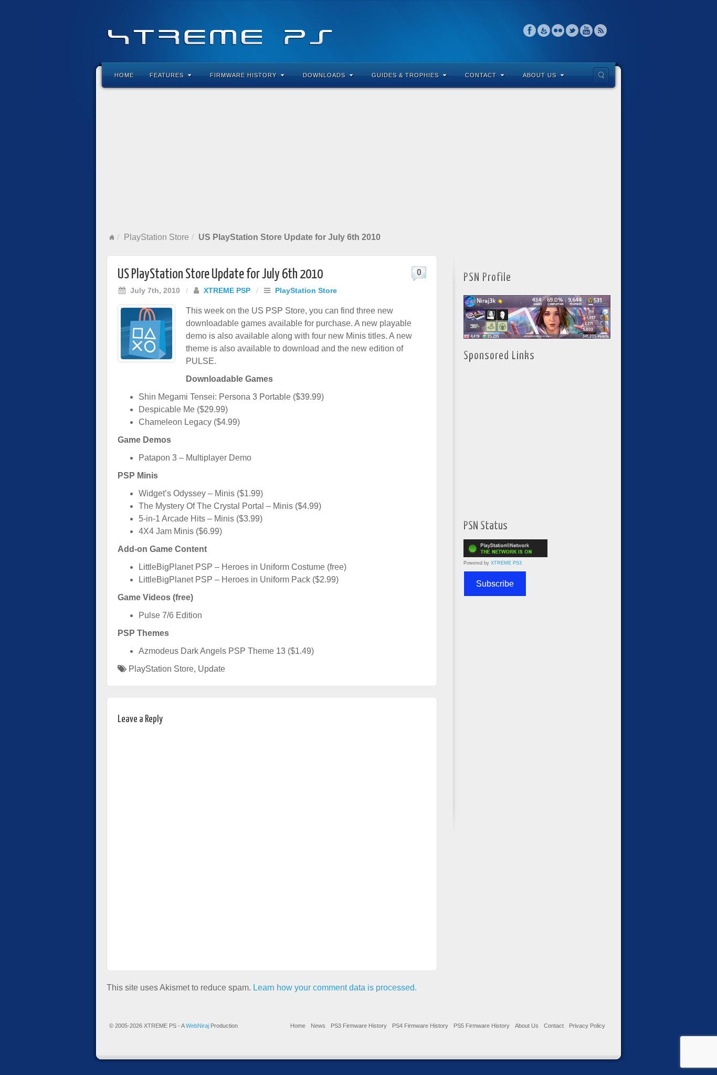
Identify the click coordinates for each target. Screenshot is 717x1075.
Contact (481, 75)
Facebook (529, 30)
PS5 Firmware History (482, 1025)
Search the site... (601, 75)
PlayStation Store (156, 237)
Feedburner (544, 30)
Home (124, 75)
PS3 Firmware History (359, 1025)
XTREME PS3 (506, 563)
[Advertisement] (358, 159)
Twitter (572, 30)
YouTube (586, 30)
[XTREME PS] (358, 30)
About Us (539, 75)
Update (211, 668)
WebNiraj (197, 1025)
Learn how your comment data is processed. (335, 987)
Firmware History (243, 75)
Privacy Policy (587, 1025)
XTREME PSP (227, 290)
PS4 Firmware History (420, 1025)
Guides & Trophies (405, 75)
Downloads (324, 75)
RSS (600, 30)
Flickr (558, 30)
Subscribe (495, 583)
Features (167, 75)
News (318, 1025)
